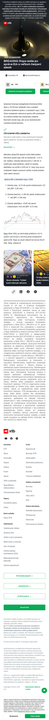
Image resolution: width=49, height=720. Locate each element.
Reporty (29, 491)
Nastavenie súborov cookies (26, 711)
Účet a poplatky (10, 480)
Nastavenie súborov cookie (32, 688)
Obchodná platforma (34, 462)
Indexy (6, 467)
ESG (27, 500)
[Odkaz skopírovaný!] (13, 291)
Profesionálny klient (12, 492)
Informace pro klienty (34, 524)
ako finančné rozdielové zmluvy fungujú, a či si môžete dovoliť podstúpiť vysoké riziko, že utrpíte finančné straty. (25, 15)
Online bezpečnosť (11, 565)
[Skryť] (24, 20)
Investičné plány (10, 503)
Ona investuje (9, 546)
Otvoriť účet (24, 607)
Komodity (8, 458)
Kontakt (29, 471)
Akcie (6, 453)
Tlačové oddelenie (33, 476)
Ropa (6, 233)
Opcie (6, 476)
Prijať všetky (35, 716)
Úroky (6, 507)
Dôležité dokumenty (34, 510)
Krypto (6, 462)
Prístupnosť (30, 515)
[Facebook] (28, 291)
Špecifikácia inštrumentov (9, 486)
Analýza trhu (9, 532)
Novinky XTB (31, 453)
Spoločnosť (30, 449)
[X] (35, 291)
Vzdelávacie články (11, 528)
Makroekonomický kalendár (11, 559)
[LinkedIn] (21, 291)
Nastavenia (14, 716)
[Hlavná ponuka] (44, 23)
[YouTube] (6, 438)
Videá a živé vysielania (13, 537)
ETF (5, 449)
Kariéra (29, 467)
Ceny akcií (30, 495)
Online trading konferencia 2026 (11, 552)
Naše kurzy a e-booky (12, 542)
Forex (6, 471)
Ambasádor (30, 458)
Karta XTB (8, 518)
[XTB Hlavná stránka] (6, 23)
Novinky (29, 486)
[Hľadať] (38, 23)
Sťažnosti (30, 519)
